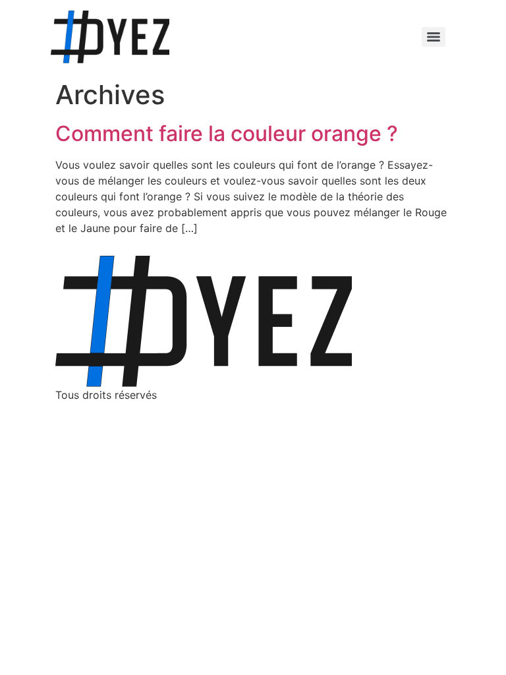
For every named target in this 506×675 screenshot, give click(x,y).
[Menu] (433, 37)
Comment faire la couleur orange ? (226, 133)
